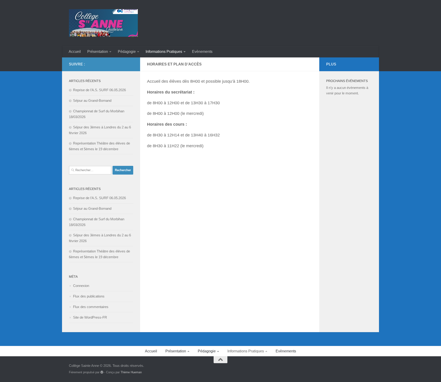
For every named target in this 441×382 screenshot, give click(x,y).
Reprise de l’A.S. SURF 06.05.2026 (99, 90)
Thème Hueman (131, 372)
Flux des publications (89, 296)
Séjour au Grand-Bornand (92, 100)
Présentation (97, 52)
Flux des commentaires (90, 307)
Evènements (202, 52)
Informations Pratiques (164, 52)
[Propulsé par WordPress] (101, 372)
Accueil (75, 52)
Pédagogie (127, 52)
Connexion (81, 286)
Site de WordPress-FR (90, 317)
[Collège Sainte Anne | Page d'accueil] (103, 23)
